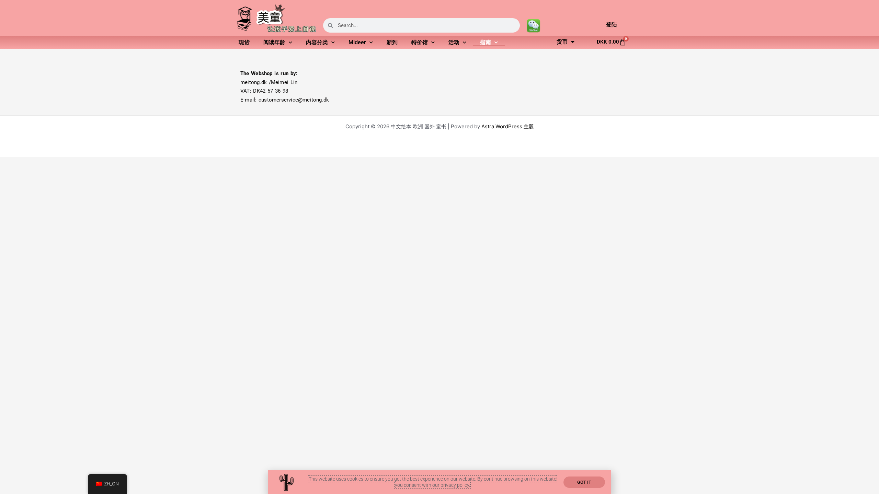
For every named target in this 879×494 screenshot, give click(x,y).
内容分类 (317, 42)
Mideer (357, 42)
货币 (562, 41)
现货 (244, 42)
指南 (485, 42)
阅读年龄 (274, 42)
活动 (453, 42)
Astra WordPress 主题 (507, 126)
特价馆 (419, 42)
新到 (392, 42)
